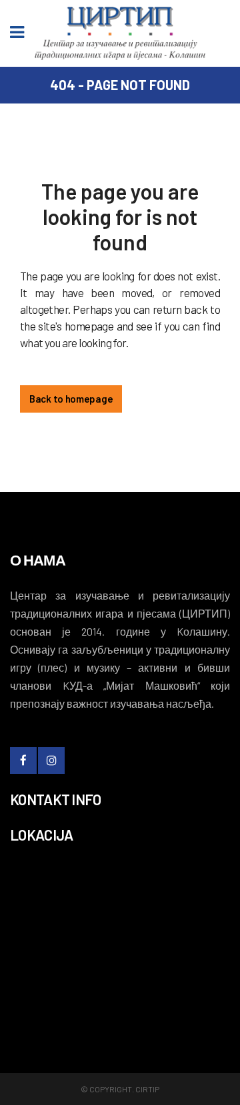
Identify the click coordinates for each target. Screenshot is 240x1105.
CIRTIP (147, 1089)
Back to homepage (71, 399)
